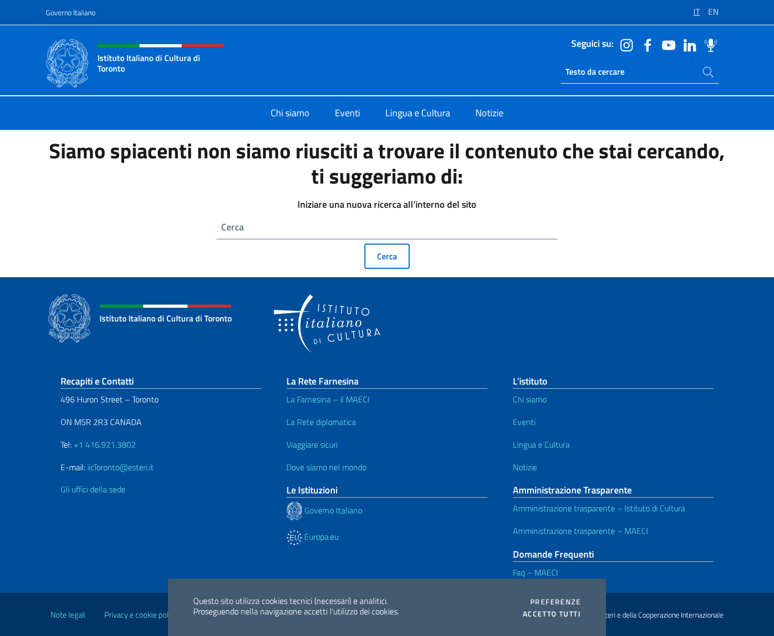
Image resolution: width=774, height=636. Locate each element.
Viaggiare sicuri (312, 444)
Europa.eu (320, 536)
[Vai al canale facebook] (645, 44)
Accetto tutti (552, 614)
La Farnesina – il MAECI (328, 399)
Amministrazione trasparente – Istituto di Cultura (599, 508)
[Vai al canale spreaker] (708, 44)
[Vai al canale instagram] (623, 44)
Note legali (68, 615)
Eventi (524, 422)
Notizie (525, 467)
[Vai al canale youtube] (666, 44)
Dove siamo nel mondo (326, 467)
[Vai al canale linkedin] (687, 44)
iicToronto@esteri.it (120, 467)
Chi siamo (530, 399)
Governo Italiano (70, 12)
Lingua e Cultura (541, 444)
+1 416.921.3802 (105, 444)
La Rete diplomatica (321, 422)
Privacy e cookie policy (140, 615)
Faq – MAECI (535, 572)
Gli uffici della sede (93, 489)
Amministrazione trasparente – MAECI (580, 530)
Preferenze (555, 601)
